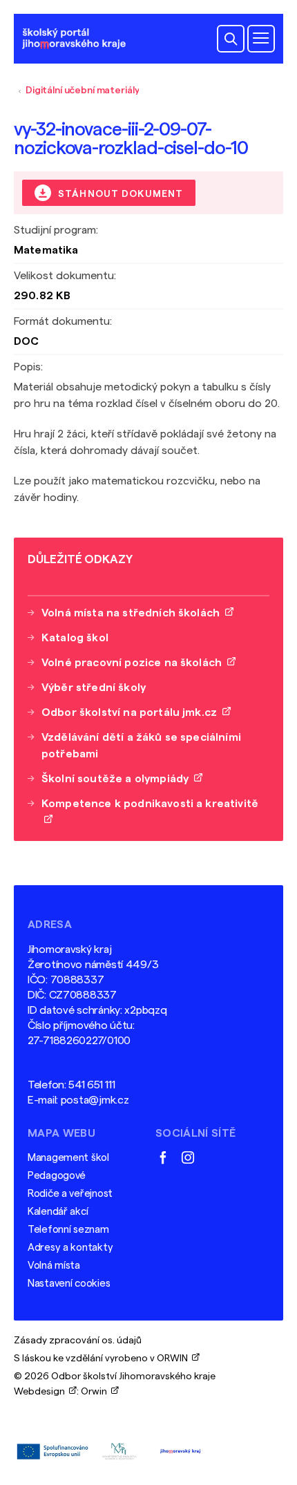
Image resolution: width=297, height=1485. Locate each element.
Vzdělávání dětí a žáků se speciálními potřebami (141, 745)
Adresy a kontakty (70, 1247)
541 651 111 (91, 1084)
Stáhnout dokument (119, 194)
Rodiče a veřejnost (70, 1194)
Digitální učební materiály (82, 90)
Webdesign (41, 1392)
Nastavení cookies (69, 1283)
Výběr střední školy (93, 687)
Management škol (68, 1158)
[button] (231, 39)
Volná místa (54, 1265)
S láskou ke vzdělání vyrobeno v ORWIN (103, 1358)
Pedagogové (57, 1176)
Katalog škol (74, 637)
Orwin (96, 1392)
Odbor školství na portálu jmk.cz (131, 712)
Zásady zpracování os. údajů (78, 1340)
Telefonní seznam (68, 1229)
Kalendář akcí (58, 1212)
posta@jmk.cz (95, 1100)
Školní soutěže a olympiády (117, 778)
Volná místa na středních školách (133, 612)
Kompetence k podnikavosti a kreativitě (149, 812)
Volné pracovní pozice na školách (134, 662)
